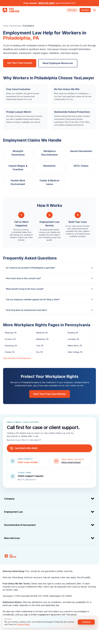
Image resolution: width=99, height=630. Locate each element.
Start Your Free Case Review (49, 394)
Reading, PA (73, 333)
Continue (86, 622)
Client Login (72, 10)
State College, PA (75, 352)
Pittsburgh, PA (10, 333)
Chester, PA (10, 352)
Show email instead (70, 462)
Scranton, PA (10, 339)
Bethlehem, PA (42, 339)
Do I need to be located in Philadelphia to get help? (30, 267)
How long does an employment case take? (26, 310)
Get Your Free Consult (19, 63)
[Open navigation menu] (94, 10)
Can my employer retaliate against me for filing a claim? (33, 299)
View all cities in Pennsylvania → (18, 358)
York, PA (39, 345)
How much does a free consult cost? (23, 278)
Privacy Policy (23, 624)
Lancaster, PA (73, 339)
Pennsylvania (15, 26)
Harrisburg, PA (11, 345)
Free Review (85, 10)
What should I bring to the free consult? (25, 289)
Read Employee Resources (58, 63)
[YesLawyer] (10, 556)
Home (5, 26)
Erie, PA (39, 352)
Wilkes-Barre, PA (75, 345)
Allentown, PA (42, 333)
